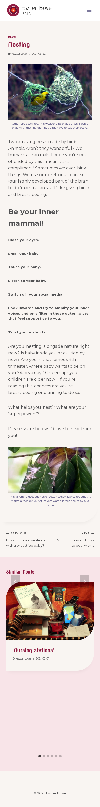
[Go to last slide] (15, 581)
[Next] (84, 581)
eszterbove (19, 53)
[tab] (39, 756)
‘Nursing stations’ (33, 650)
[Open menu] (89, 10)
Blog (12, 36)
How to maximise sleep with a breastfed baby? (25, 540)
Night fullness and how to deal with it (75, 540)
